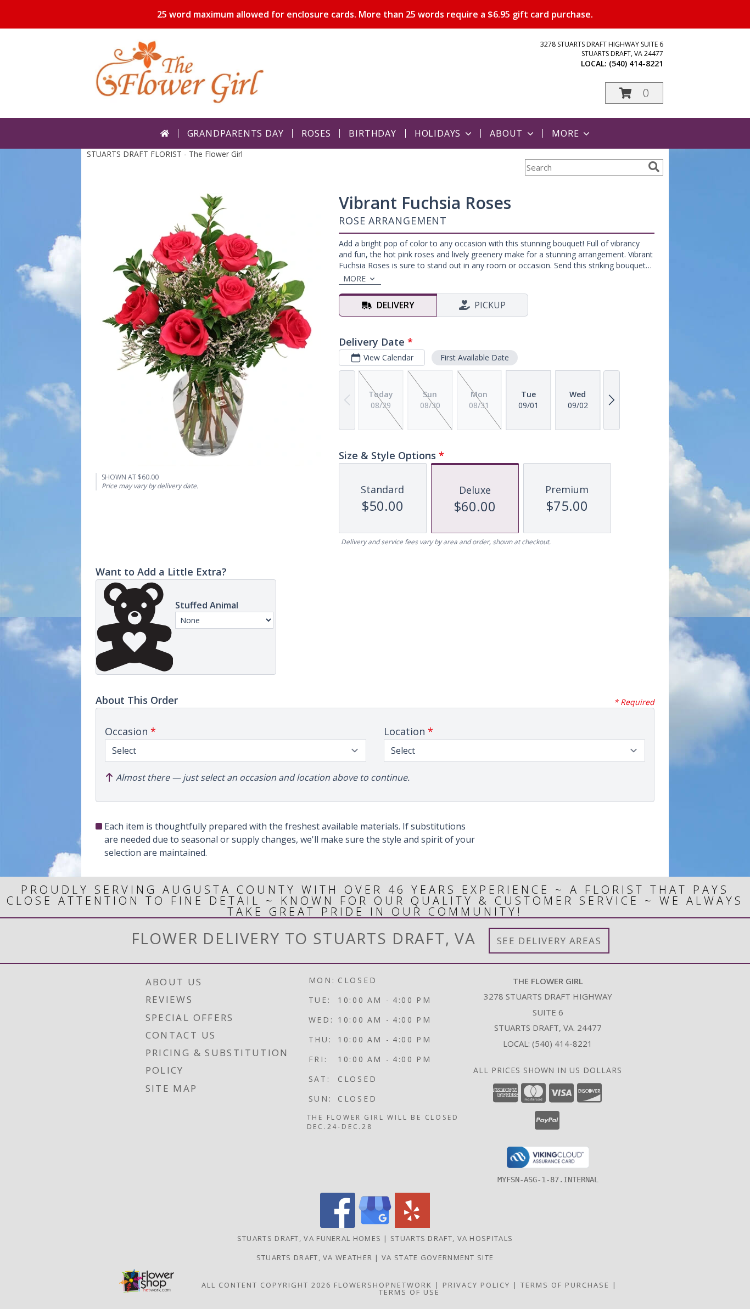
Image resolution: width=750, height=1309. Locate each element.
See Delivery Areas (549, 940)
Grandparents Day (235, 133)
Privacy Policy (476, 1285)
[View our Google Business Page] (375, 1225)
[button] (634, 93)
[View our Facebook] (337, 1225)
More (565, 133)
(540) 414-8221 (636, 63)
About (506, 133)
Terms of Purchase (564, 1285)
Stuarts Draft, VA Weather (314, 1257)
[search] (654, 167)
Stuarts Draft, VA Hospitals (451, 1238)
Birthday (372, 133)
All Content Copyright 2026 (266, 1285)
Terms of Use (409, 1292)
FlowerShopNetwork (383, 1285)
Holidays (438, 133)
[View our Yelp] (412, 1225)
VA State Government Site (438, 1257)
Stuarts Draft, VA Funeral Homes (309, 1238)
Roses (316, 133)
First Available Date (474, 357)
